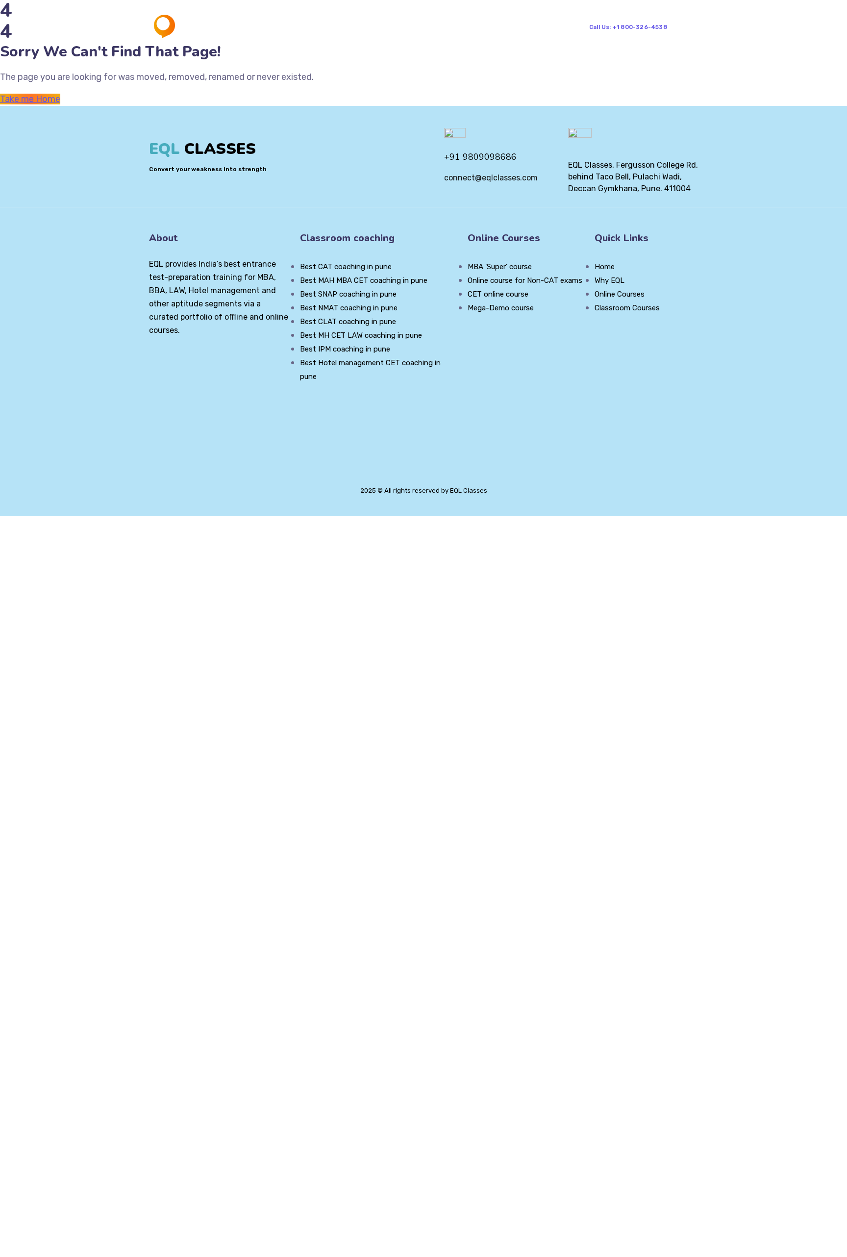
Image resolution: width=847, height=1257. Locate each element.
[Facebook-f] (170, 357)
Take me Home (30, 99)
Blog (447, 26)
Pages (336, 26)
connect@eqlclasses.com (491, 177)
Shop (476, 26)
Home (290, 26)
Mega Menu (393, 26)
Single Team (532, 26)
